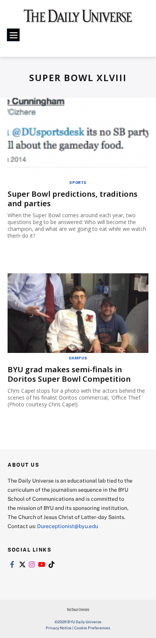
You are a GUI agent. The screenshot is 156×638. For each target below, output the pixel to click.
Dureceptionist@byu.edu (67, 526)
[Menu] (13, 34)
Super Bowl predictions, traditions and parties (72, 198)
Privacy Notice (59, 627)
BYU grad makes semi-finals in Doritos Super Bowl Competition (69, 374)
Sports (78, 182)
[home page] (78, 18)
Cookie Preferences (92, 627)
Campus (78, 358)
